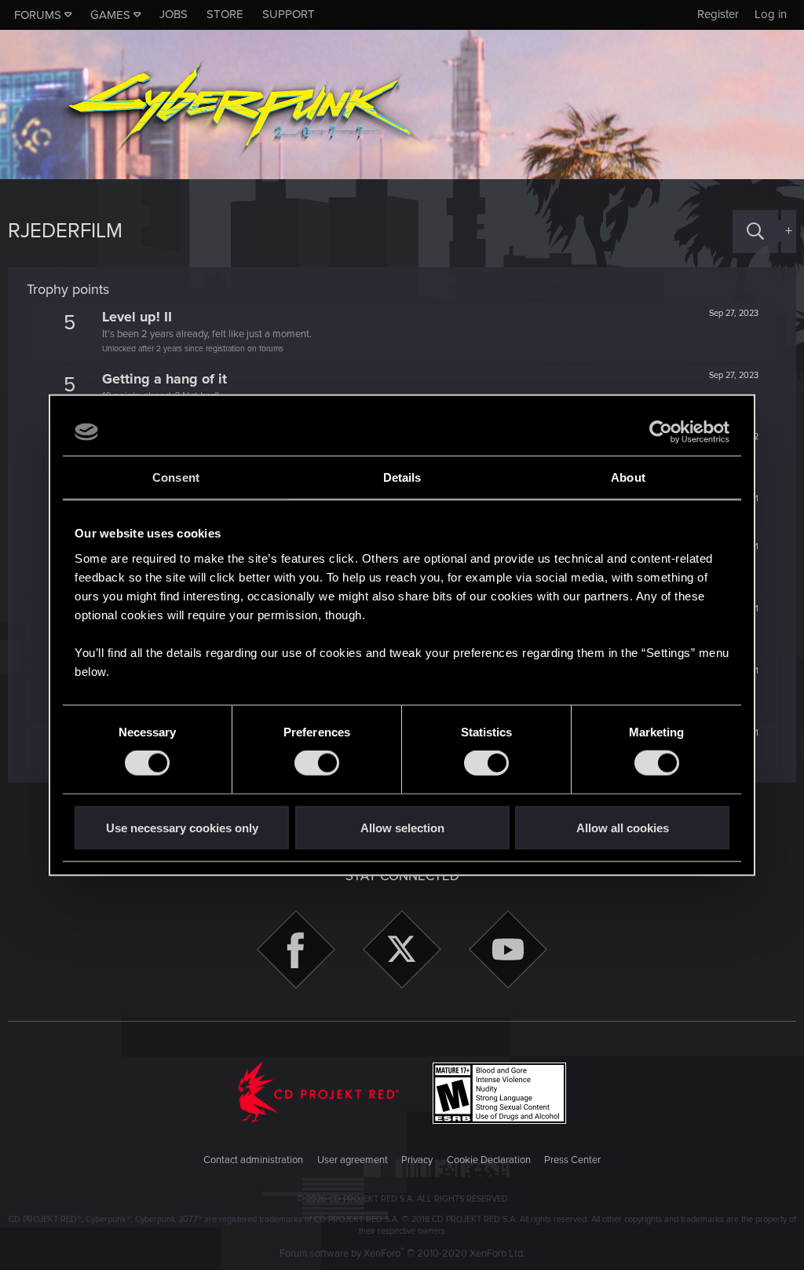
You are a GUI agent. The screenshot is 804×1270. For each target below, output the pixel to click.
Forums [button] (37, 15)
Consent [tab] (175, 477)
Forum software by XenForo (402, 1253)
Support (288, 14)
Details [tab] (402, 477)
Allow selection (402, 827)
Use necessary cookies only (182, 827)
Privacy (417, 1160)
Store (224, 14)
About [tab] (628, 477)
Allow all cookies (622, 827)
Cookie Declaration (489, 1160)
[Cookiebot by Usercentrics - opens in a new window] (660, 432)
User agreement (352, 1160)
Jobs (173, 14)
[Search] (755, 231)
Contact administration (253, 1160)
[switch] (316, 763)
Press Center (572, 1160)
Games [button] (110, 15)
